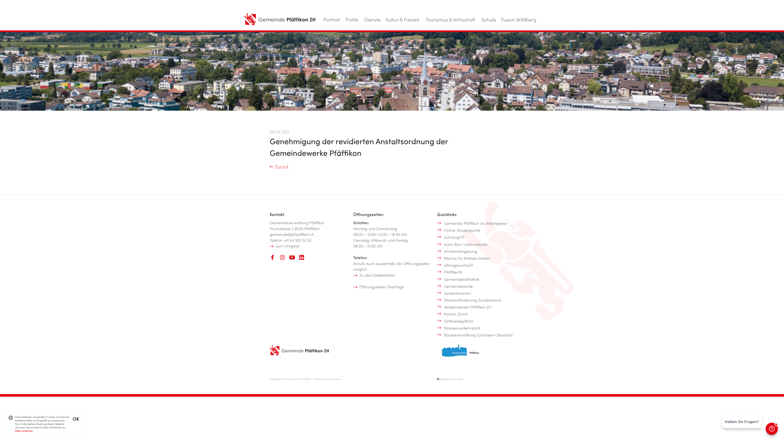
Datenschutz (321, 379)
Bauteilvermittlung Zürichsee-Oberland (478, 335)
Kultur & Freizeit (402, 19)
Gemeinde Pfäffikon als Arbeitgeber (475, 223)
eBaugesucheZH (458, 265)
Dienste (372, 19)
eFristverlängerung (460, 251)
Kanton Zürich (456, 314)
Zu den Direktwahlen (377, 275)
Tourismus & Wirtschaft (450, 19)
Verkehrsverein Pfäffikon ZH (467, 307)
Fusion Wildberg (518, 19)
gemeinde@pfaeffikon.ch (292, 234)
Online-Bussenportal (462, 230)
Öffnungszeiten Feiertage (381, 287)
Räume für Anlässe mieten (467, 258)
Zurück (281, 166)
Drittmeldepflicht (458, 321)
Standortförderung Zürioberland (472, 300)
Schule (488, 19)
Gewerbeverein (457, 293)
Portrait (332, 19)
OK (76, 418)
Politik (352, 19)
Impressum (335, 379)
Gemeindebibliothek (461, 279)
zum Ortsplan (288, 246)
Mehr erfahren (24, 431)
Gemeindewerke (458, 286)
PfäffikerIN (453, 272)
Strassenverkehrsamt (462, 328)
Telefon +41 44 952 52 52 (290, 240)
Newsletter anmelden (451, 379)
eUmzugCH (454, 237)
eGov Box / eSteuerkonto (466, 244)
